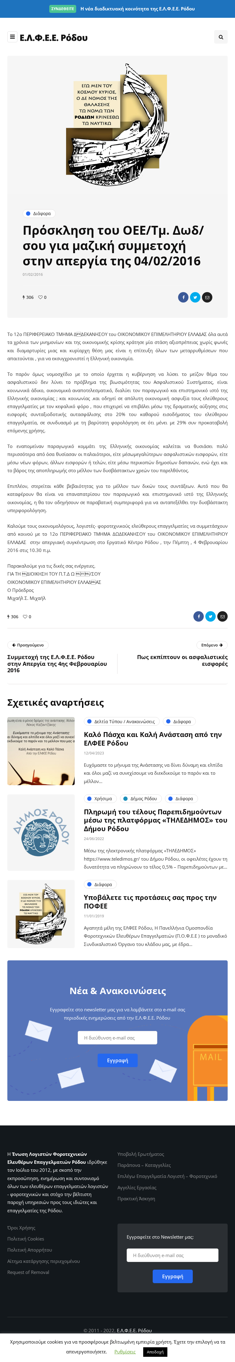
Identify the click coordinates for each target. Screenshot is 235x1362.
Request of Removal (28, 1272)
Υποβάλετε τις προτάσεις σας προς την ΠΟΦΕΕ (150, 901)
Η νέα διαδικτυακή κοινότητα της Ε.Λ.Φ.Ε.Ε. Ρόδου (123, 9)
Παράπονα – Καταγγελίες (144, 1165)
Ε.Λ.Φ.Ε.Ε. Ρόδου (134, 1330)
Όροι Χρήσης (21, 1228)
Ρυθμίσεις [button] (125, 1351)
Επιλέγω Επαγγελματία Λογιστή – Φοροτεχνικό (167, 1176)
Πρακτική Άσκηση (136, 1198)
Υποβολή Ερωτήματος (141, 1154)
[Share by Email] (207, 297)
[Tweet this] (195, 297)
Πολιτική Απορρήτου (29, 1250)
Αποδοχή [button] (155, 1352)
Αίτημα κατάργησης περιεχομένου (43, 1261)
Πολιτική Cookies (25, 1239)
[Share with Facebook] (183, 297)
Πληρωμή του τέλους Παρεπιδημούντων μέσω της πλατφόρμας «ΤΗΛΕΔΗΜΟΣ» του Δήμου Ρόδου (155, 820)
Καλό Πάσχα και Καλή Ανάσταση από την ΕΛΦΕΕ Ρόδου (153, 738)
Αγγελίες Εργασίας (137, 1187)
